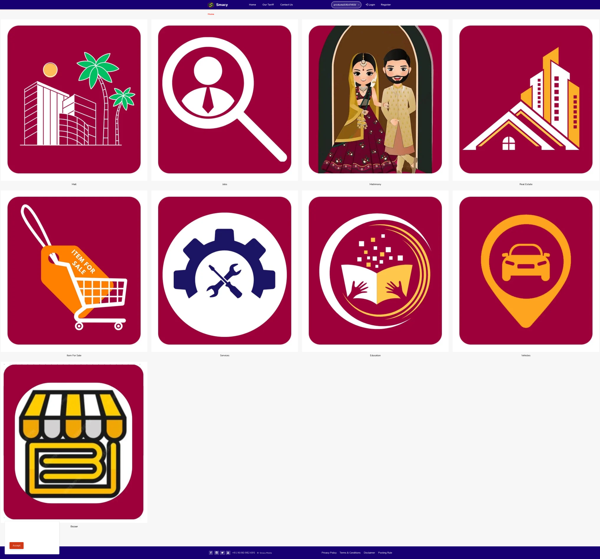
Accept (16, 545)
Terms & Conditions (350, 552)
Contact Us (286, 4)
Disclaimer (369, 552)
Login (371, 4)
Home (252, 4)
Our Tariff (268, 4)
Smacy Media (266, 552)
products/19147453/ (345, 4)
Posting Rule (385, 552)
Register (386, 4)
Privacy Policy (329, 552)
